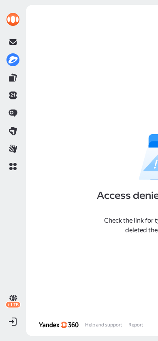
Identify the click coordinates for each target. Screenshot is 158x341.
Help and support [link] (103, 325)
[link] (12, 19)
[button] (12, 166)
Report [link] (135, 325)
